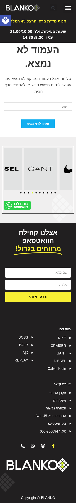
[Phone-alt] (23, 446)
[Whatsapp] (33, 446)
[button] (5, 20)
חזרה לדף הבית (38, 124)
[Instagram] (43, 446)
